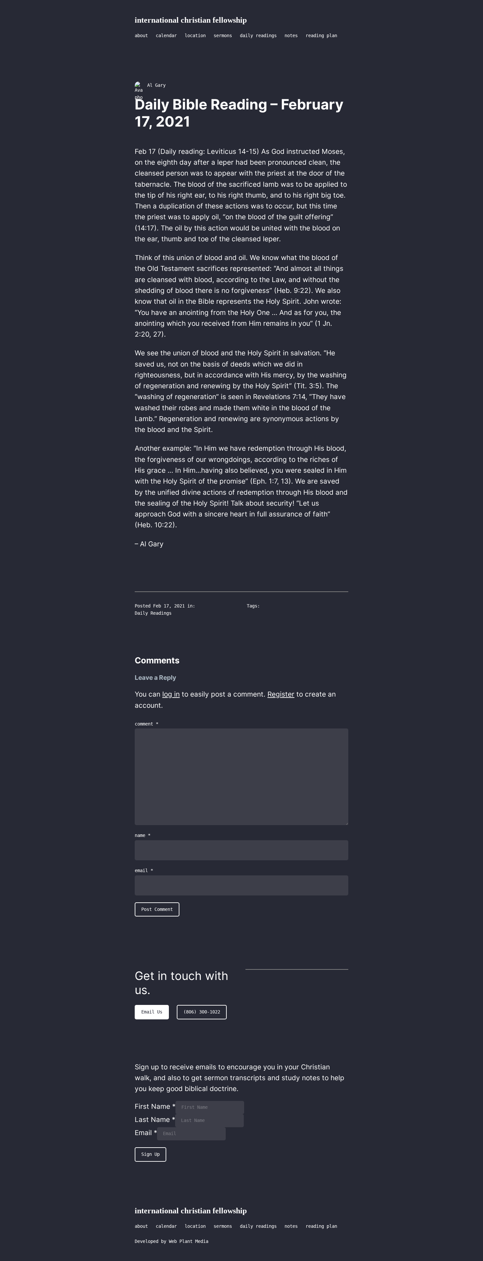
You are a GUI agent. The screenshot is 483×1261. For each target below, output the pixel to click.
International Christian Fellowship (191, 20)
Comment (146, 723)
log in (171, 694)
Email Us (151, 1011)
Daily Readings (153, 613)
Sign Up (150, 1154)
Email (144, 870)
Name (142, 835)
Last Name (155, 1119)
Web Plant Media (188, 1241)
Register (280, 694)
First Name (155, 1106)
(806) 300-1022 (201, 1011)
